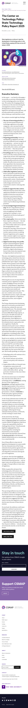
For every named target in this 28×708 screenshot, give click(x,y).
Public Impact (4, 620)
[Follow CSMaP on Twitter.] (2, 700)
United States (4, 84)
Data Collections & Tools (6, 643)
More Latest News (7, 536)
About (3, 617)
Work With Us (4, 630)
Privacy (3, 704)
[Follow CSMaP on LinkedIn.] (15, 700)
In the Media (4, 659)
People (3, 628)
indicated (11, 428)
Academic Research (6, 637)
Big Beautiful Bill (9, 435)
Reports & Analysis (5, 639)
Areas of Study (5, 641)
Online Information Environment (9, 78)
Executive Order (11, 420)
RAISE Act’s (5, 335)
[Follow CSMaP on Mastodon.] (6, 700)
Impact (6, 9)
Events (3, 657)
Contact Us (4, 626)
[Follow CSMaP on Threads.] (4, 700)
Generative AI (16, 84)
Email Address (5, 562)
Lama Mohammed (15, 72)
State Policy (10, 84)
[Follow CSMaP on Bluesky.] (8, 700)
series (23, 97)
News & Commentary (6, 653)
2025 (23, 287)
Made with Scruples (10, 704)
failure (11, 283)
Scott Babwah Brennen (6, 72)
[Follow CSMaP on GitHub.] (13, 700)
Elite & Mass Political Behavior (8, 79)
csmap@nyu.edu (12, 675)
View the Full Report (8, 531)
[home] (8, 3)
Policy (9, 9)
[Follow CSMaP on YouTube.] (10, 700)
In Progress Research (6, 646)
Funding (3, 624)
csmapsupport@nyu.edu (14, 676)
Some (24, 496)
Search (17, 667)
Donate (5, 593)
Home (3, 9)
